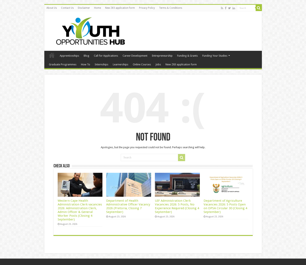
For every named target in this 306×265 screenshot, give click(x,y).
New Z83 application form (120, 7)
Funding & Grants (187, 55)
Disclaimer (84, 7)
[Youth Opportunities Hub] (89, 30)
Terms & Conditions (170, 7)
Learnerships (120, 64)
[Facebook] (225, 8)
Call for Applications (106, 55)
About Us (51, 7)
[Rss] (222, 8)
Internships (101, 64)
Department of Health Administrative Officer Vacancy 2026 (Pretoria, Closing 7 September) (128, 206)
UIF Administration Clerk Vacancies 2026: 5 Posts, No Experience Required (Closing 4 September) (177, 206)
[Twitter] (229, 8)
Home (97, 7)
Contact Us (67, 7)
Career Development (135, 55)
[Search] (259, 8)
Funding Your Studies (214, 55)
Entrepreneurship (162, 55)
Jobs (158, 64)
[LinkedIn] (233, 8)
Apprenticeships (69, 55)
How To (85, 64)
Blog (86, 55)
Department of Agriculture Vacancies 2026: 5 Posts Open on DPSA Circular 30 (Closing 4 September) (225, 206)
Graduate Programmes (62, 64)
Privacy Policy (147, 7)
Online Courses (142, 64)
